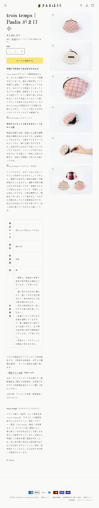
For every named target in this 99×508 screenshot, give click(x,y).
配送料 (14, 39)
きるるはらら (19, 497)
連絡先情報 (56, 497)
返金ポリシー (45, 497)
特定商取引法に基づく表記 (72, 497)
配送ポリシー (88, 497)
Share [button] (11, 460)
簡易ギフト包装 (16, 372)
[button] (5, 5)
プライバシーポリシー (85, 500)
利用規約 (72, 500)
